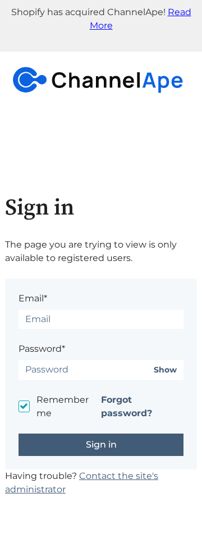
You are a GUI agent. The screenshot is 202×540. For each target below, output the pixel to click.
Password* (42, 348)
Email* (33, 298)
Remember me (62, 406)
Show (165, 370)
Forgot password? (126, 406)
